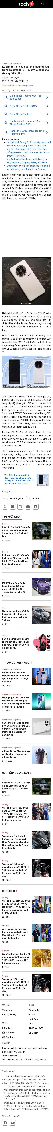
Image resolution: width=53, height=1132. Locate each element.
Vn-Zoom (33, 1033)
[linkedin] (36, 507)
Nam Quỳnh (14, 78)
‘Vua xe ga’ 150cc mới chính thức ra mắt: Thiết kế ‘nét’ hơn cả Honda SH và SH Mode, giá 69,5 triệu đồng (15, 870)
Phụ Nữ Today (9, 1014)
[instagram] (20, 507)
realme (35, 498)
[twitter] (5, 507)
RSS (31, 1024)
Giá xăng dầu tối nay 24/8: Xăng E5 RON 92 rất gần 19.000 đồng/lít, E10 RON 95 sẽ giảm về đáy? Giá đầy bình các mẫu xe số (15, 814)
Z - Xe (32, 1014)
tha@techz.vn (40, 1059)
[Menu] (49, 4)
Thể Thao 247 (36, 1028)
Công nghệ (34, 1010)
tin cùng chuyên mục (16, 662)
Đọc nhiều (8, 891)
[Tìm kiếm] (41, 4)
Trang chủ (7, 1010)
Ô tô (3, 524)
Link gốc (6, 491)
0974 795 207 (26, 1059)
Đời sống (5, 951)
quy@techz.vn (14, 1056)
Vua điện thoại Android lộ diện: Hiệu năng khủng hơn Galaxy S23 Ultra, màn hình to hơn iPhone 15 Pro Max (28, 152)
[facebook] (13, 507)
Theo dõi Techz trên (12, 85)
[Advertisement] (26, 229)
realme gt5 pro (17, 498)
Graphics (10, 1037)
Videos (9, 1028)
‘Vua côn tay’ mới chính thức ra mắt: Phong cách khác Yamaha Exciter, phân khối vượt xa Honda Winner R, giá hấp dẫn (15, 842)
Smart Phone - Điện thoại (11, 63)
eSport (4, 636)
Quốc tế (5, 552)
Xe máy (5, 805)
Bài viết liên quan (10, 139)
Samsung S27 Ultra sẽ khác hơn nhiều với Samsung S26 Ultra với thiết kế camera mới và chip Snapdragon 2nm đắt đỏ (16, 729)
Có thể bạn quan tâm (15, 772)
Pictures (10, 1032)
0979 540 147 (18, 1052)
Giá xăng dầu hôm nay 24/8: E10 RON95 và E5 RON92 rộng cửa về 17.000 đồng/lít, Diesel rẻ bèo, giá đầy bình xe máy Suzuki (16, 907)
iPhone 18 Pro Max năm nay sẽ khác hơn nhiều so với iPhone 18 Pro (16, 754)
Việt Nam (5, 926)
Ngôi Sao (33, 1019)
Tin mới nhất (12, 516)
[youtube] (28, 507)
